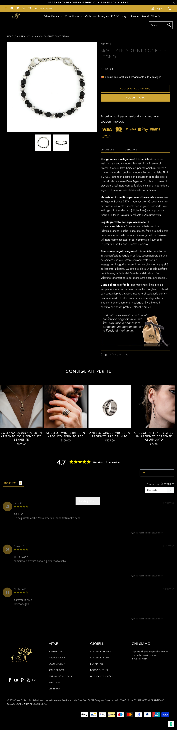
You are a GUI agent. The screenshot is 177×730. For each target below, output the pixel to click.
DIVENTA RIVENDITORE (101, 676)
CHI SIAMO (54, 688)
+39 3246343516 (42, 8)
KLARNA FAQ (96, 664)
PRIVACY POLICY (57, 657)
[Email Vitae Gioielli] (29, 8)
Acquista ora (135, 97)
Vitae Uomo (72, 16)
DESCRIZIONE (107, 149)
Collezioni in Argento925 (100, 16)
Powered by (160, 484)
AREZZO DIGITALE (38, 704)
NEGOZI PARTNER (99, 670)
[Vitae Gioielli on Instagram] (23, 8)
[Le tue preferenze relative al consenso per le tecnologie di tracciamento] (171, 724)
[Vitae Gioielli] (15, 16)
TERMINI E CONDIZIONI (60, 676)
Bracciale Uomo (120, 354)
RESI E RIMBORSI (57, 670)
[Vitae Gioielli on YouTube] (11, 8)
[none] (43, 142)
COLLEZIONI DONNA (100, 651)
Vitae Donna (52, 16)
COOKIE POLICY (57, 664)
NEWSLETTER (55, 651)
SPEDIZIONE (131, 149)
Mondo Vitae (150, 16)
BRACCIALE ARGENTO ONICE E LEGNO (33, 523)
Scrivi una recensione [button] (159, 472)
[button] (167, 532)
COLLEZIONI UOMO (100, 657)
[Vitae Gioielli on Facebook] (5, 8)
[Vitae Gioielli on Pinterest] (17, 8)
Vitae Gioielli (21, 700)
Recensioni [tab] (10, 482)
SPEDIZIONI (54, 682)
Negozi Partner (131, 16)
